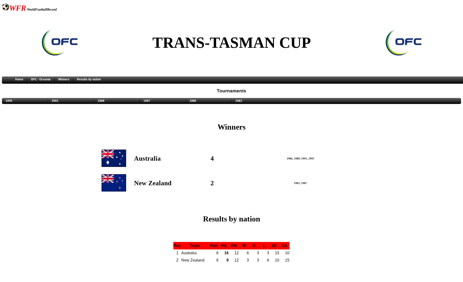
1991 (55, 101)
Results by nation (89, 79)
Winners (63, 79)
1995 (9, 101)
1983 (238, 101)
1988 (101, 101)
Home (19, 79)
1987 (146, 101)
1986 (193, 101)
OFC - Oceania (41, 79)
